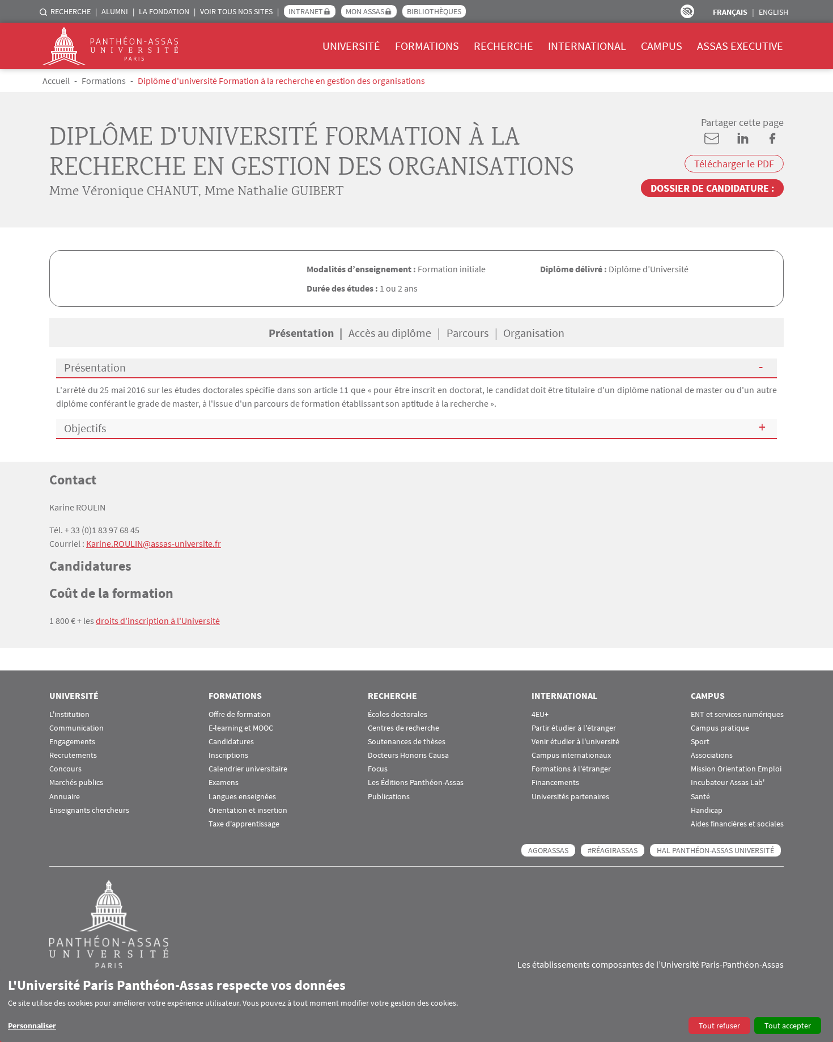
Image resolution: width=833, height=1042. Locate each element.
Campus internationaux (571, 755)
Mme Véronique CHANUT (123, 192)
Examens (224, 782)
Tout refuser (719, 1025)
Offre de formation (240, 714)
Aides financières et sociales (737, 824)
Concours (65, 769)
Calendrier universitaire (248, 769)
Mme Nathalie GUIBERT (274, 192)
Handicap (706, 810)
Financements (555, 782)
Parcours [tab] (467, 333)
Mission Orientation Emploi (736, 769)
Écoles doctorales (397, 714)
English (773, 12)
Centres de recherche (403, 728)
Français (730, 12)
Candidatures (231, 741)
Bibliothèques (434, 11)
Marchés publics (76, 782)
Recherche (70, 11)
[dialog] (416, 1005)
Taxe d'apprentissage (244, 824)
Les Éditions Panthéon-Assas (416, 782)
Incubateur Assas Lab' (727, 782)
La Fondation (164, 11)
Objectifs (85, 428)
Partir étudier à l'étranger (574, 728)
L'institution (69, 714)
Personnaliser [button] (32, 1025)
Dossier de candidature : (712, 188)
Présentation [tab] (301, 333)
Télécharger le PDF (734, 163)
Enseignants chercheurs (89, 810)
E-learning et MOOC (241, 728)
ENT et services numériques (737, 714)
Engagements (72, 741)
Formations (427, 46)
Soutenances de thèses (406, 741)
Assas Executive (740, 46)
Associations (712, 755)
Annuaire (64, 796)
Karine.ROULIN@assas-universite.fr (153, 543)
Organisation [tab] (533, 333)
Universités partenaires (570, 796)
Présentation (95, 367)
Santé (700, 796)
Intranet (305, 11)
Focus (378, 769)
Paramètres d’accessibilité (687, 11)
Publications (389, 796)
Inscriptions (228, 755)
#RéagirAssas (613, 850)
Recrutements (73, 755)
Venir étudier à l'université (575, 741)
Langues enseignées (242, 796)
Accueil (56, 80)
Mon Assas (365, 11)
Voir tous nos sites (236, 11)
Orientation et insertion (248, 810)
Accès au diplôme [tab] (389, 333)
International (587, 46)
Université (351, 46)
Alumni (114, 11)
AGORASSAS (548, 850)
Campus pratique (720, 728)
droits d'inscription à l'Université (158, 620)
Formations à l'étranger (571, 769)
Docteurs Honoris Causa (408, 755)
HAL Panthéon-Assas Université (715, 850)
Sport (700, 741)
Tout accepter (787, 1025)
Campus (661, 46)
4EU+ (540, 714)
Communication (76, 728)
